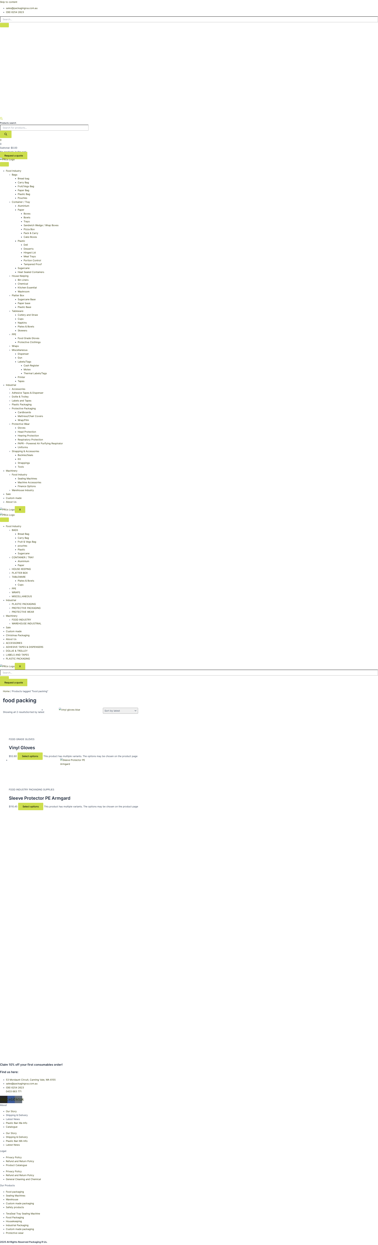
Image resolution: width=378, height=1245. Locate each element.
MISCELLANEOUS (22, 596)
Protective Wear (21, 423)
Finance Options (27, 486)
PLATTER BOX (20, 572)
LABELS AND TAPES (17, 654)
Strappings (24, 462)
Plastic (21, 240)
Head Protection (27, 431)
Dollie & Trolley (20, 396)
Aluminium (23, 205)
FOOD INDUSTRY (21, 619)
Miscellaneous (19, 349)
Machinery (11, 470)
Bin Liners (23, 279)
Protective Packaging (24, 408)
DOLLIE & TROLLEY (17, 650)
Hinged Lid (30, 252)
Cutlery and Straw (28, 314)
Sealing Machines (27, 478)
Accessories (18, 388)
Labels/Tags (24, 361)
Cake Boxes (30, 236)
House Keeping (20, 275)
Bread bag (23, 178)
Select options (30, 756)
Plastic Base (24, 307)
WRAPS (16, 592)
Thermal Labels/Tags (35, 373)
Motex (27, 369)
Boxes (27, 213)
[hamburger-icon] (4, 164)
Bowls (27, 217)
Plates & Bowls (26, 326)
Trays (27, 221)
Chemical (23, 283)
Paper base (24, 303)
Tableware (17, 311)
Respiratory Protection (30, 439)
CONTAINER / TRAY (23, 557)
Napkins (22, 322)
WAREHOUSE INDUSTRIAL (26, 623)
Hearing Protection (28, 435)
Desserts (29, 248)
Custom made (14, 498)
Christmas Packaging (18, 635)
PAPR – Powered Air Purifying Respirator (40, 443)
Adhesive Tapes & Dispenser (27, 392)
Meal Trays (30, 256)
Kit (19, 459)
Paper (21, 209)
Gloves (21, 427)
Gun (20, 357)
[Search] (6, 134)
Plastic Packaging (22, 404)
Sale (8, 494)
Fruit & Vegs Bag (27, 541)
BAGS (15, 530)
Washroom (24, 291)
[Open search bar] (1, 118)
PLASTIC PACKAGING (24, 604)
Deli (26, 244)
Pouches (22, 197)
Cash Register (31, 365)
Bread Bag (23, 533)
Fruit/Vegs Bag (26, 186)
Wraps (15, 345)
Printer (21, 377)
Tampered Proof (33, 264)
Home (6, 691)
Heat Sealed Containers (31, 272)
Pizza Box (29, 229)
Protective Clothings (29, 342)
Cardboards (24, 412)
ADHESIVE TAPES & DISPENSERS (24, 646)
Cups (20, 318)
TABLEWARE (19, 576)
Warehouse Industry (23, 490)
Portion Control (32, 260)
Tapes (21, 381)
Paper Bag (23, 190)
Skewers (22, 330)
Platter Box (18, 295)
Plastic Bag (24, 194)
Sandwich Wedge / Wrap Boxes (41, 225)
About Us (11, 501)
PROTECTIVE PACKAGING (26, 607)
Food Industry (13, 170)
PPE (14, 334)
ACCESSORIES (14, 642)
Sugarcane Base (27, 299)
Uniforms (23, 447)
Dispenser (23, 353)
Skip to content (8, 1)
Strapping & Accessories (25, 451)
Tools (21, 466)
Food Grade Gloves (28, 338)
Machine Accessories (29, 482)
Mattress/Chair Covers (30, 416)
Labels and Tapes (21, 400)
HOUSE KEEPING (21, 569)
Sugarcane (24, 268)
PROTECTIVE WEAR (23, 611)
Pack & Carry (31, 233)
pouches (22, 545)
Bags (14, 174)
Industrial (11, 384)
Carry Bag (23, 182)
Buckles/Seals (25, 455)
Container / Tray (21, 201)
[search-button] (4, 25)
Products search (8, 123)
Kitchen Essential (27, 287)
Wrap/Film (23, 420)
